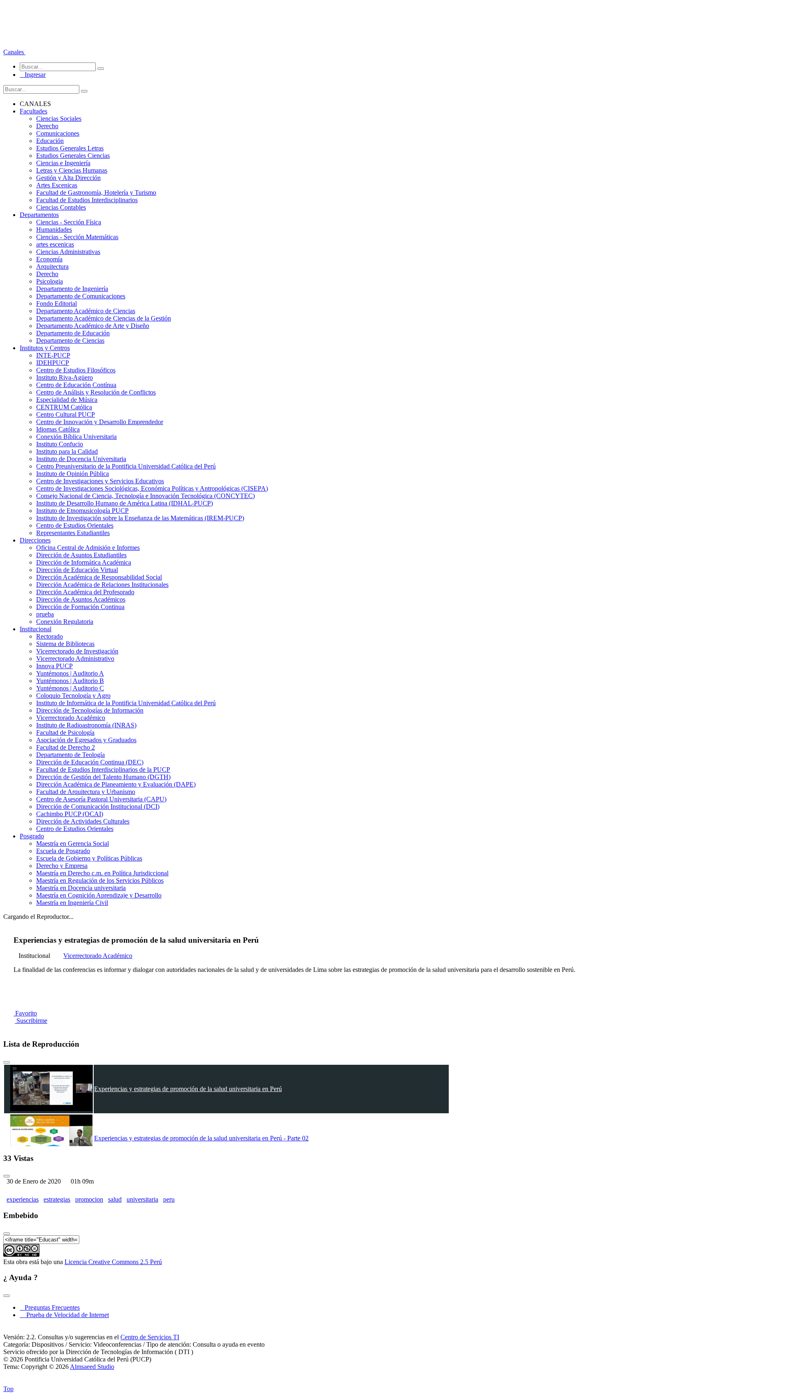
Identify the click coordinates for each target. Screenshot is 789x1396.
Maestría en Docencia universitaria (81, 887)
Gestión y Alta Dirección (68, 177)
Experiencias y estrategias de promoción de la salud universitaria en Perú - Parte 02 (201, 1138)
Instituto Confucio (59, 444)
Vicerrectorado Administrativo (75, 658)
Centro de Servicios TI (149, 1337)
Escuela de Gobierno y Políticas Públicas (89, 858)
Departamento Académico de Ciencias (85, 310)
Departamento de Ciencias (70, 340)
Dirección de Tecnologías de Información (89, 710)
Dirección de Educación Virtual (77, 569)
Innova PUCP (54, 665)
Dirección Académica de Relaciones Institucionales (102, 584)
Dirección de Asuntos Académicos (80, 599)
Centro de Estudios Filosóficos (75, 370)
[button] (14, 51)
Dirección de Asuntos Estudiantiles (81, 554)
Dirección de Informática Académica (83, 562)
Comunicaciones (57, 133)
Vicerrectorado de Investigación (77, 651)
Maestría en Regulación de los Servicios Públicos (100, 880)
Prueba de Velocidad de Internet (65, 1314)
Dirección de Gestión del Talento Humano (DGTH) (103, 776)
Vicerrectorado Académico (70, 717)
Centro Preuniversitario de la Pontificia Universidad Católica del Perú (126, 466)
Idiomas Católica (58, 429)
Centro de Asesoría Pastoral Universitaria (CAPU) (101, 799)
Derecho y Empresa (62, 865)
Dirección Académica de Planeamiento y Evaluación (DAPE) (116, 784)
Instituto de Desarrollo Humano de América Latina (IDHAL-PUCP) (124, 503)
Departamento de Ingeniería (72, 288)
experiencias (23, 1199)
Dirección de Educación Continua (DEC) (89, 762)
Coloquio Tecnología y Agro (73, 695)
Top (8, 1388)
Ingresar (33, 74)
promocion (89, 1199)
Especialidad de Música (66, 399)
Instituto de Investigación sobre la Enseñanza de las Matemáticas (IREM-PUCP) (140, 518)
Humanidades (54, 229)
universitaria (142, 1199)
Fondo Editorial (56, 303)
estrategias (57, 1199)
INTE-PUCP (53, 355)
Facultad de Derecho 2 (65, 747)
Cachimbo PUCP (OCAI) (69, 813)
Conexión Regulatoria (64, 621)
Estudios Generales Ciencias (73, 155)
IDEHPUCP (52, 362)
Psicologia (49, 281)
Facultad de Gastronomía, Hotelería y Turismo (96, 192)
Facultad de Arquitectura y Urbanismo (85, 791)
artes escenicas (55, 244)
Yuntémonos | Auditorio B (70, 680)
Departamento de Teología (70, 754)
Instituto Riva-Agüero (64, 377)
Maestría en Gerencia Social (72, 843)
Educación (50, 140)
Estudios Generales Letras (70, 148)
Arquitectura (52, 266)
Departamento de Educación (73, 333)
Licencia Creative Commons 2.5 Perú (113, 1261)
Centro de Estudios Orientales (74, 525)
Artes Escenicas (56, 185)
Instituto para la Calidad (67, 451)
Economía (49, 259)
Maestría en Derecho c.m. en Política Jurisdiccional (102, 873)
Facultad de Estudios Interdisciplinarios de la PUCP (103, 769)
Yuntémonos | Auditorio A (70, 673)
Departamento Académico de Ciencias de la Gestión (103, 318)
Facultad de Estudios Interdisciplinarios (87, 199)
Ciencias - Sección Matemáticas (77, 236)
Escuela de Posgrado (63, 850)
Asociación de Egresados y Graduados (86, 739)
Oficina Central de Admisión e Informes (88, 547)
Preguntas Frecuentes (50, 1307)
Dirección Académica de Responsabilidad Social (99, 577)
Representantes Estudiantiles (73, 532)
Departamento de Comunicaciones (80, 296)
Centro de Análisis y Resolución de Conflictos (96, 392)
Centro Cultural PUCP (65, 414)
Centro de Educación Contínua (76, 384)
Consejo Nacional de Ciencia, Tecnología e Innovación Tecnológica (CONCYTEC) (145, 495)
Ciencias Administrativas (68, 251)
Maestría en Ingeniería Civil (72, 902)
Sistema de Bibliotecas (65, 643)
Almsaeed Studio (92, 1366)
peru (169, 1199)
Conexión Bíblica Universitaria (76, 436)
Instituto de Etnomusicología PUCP (82, 510)
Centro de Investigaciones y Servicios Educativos (100, 481)
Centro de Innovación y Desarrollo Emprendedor (99, 421)
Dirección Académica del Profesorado (85, 591)
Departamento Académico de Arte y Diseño (92, 325)
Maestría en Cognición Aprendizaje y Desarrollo (98, 895)
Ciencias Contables (61, 207)
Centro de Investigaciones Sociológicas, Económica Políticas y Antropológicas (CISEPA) (152, 488)
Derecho (47, 125)
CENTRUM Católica (64, 407)
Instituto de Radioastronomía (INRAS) (86, 725)
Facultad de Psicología (65, 732)
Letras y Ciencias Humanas (71, 170)
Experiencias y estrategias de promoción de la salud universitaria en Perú (188, 1088)
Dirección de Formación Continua (80, 606)
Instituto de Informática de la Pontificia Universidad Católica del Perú (126, 702)
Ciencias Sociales (58, 118)
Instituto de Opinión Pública (72, 473)
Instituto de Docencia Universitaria (81, 458)
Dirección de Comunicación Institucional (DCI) (97, 806)
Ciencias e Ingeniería (63, 162)
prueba (45, 614)
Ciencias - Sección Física (68, 222)
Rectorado (49, 636)
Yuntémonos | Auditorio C (70, 688)
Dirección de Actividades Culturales (82, 821)
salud (115, 1199)
